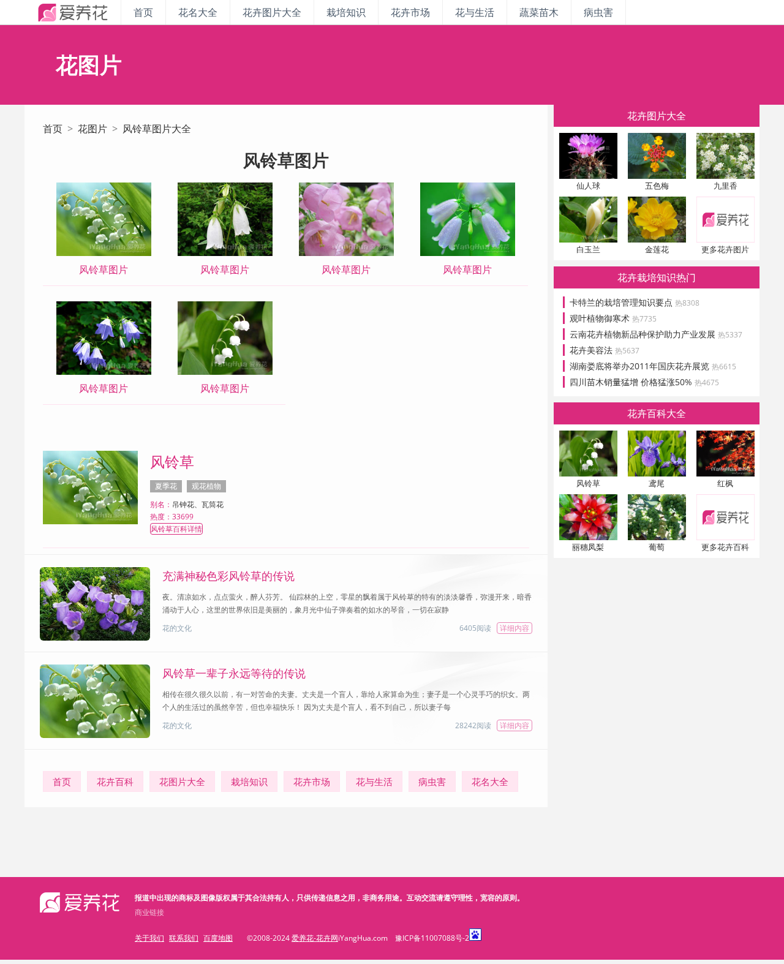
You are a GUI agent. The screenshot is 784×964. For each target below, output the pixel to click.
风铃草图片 (103, 269)
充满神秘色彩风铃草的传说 (228, 575)
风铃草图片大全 (157, 128)
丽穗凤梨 (588, 546)
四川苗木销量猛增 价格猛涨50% (644, 382)
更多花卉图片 (725, 249)
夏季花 (166, 486)
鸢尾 (657, 483)
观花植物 (206, 486)
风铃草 (172, 461)
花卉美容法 (604, 350)
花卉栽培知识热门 (656, 277)
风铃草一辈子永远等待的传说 (234, 673)
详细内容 (514, 628)
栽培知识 (346, 12)
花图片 (92, 128)
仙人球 (588, 185)
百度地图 (218, 938)
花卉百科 (115, 781)
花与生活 (474, 12)
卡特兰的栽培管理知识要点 (634, 302)
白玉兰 (588, 249)
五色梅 (657, 185)
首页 (143, 12)
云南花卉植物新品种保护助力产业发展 (656, 334)
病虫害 (598, 12)
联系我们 (183, 938)
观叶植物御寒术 (613, 318)
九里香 (725, 185)
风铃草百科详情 (176, 529)
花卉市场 (410, 12)
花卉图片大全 (272, 12)
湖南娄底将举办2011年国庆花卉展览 (653, 366)
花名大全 (197, 12)
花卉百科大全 (656, 413)
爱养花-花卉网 (315, 938)
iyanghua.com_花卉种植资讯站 (72, 12)
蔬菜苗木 (539, 12)
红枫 (725, 483)
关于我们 (149, 938)
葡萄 (657, 546)
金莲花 (657, 249)
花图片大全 (182, 781)
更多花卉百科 (725, 546)
